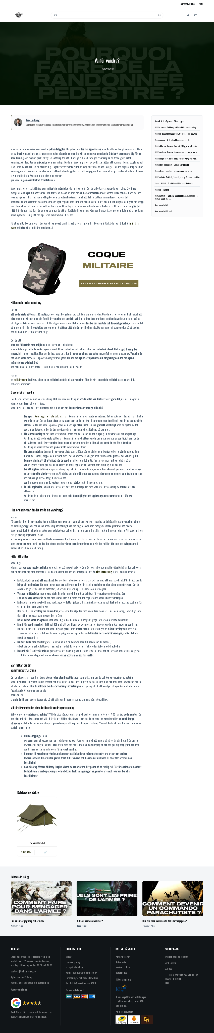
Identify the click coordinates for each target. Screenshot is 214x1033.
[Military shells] (77, 268)
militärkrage (20, 380)
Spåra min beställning (21, 977)
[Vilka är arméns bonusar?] (107, 898)
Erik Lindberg (32, 120)
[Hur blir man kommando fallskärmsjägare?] (172, 898)
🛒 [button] (45, 852)
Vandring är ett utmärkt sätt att (51, 416)
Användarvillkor (123, 967)
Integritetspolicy (74, 967)
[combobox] (104, 15)
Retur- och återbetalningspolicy (81, 972)
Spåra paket (121, 962)
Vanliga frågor (123, 956)
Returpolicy (121, 972)
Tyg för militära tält (37, 842)
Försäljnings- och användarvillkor (82, 978)
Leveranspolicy (73, 962)
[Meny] (201, 15)
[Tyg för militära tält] (37, 816)
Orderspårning (188, 4)
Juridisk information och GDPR (81, 983)
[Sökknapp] (159, 15)
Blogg (69, 956)
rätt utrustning (104, 572)
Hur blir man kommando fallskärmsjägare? (164, 921)
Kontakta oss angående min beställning (30, 982)
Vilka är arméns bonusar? (90, 921)
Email (201, 4)
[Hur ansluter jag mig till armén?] (41, 898)
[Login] (188, 15)
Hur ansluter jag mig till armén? (27, 921)
